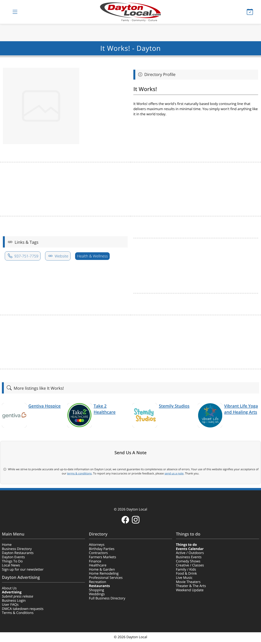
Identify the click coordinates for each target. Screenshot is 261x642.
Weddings (97, 594)
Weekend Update (190, 590)
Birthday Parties (101, 549)
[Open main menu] (15, 12)
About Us (9, 588)
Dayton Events (13, 557)
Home (7, 544)
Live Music (184, 577)
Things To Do (12, 561)
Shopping (96, 590)
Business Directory (17, 549)
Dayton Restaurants (18, 553)
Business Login (14, 600)
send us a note (174, 473)
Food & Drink (186, 573)
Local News (11, 565)
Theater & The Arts (191, 586)
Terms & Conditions (17, 613)
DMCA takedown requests (22, 609)
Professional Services (105, 577)
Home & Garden (102, 569)
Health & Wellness (92, 256)
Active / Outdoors (190, 553)
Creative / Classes (190, 565)
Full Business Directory (107, 598)
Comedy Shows (188, 561)
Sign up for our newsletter (23, 569)
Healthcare (97, 565)
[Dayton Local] (130, 12)
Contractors (98, 553)
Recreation (97, 582)
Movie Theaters (188, 582)
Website (61, 256)
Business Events (189, 557)
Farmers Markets (102, 557)
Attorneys (96, 544)
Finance (95, 561)
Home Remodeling (103, 573)
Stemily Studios (174, 406)
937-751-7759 (25, 256)
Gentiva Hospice (44, 406)
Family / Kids (186, 569)
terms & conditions (79, 473)
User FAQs (10, 604)
